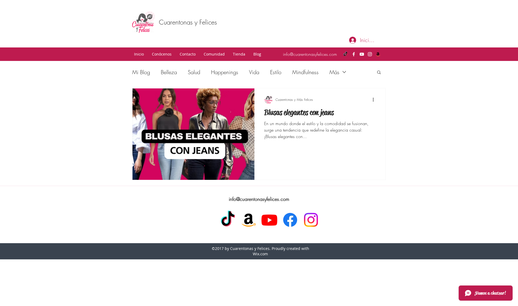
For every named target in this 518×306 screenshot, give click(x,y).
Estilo (275, 72)
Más (334, 72)
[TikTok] (345, 54)
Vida (254, 72)
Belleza (169, 72)
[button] (162, 54)
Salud (194, 72)
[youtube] (361, 54)
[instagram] (370, 54)
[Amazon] (378, 54)
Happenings (224, 72)
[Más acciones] (375, 99)
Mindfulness (305, 72)
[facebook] (353, 54)
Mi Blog (141, 72)
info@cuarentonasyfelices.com (310, 54)
